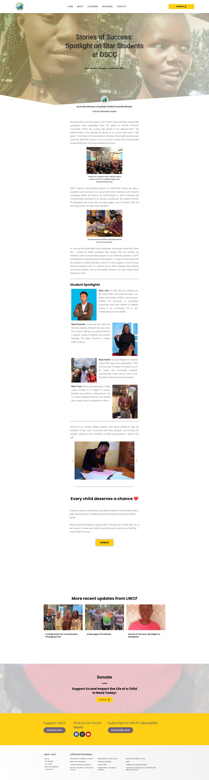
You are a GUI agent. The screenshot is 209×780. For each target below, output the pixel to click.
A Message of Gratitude (99, 634)
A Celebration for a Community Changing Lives (61, 635)
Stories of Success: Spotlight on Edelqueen (144, 635)
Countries (92, 6)
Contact (121, 6)
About (80, 6)
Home (70, 6)
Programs (107, 6)
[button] (72, 460)
